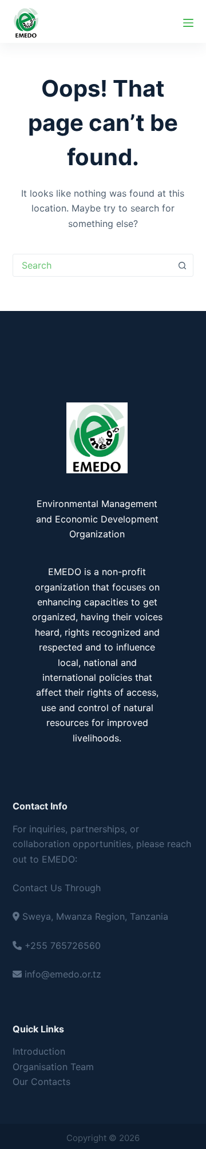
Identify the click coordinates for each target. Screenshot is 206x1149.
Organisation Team (53, 1066)
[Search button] (182, 265)
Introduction (39, 1051)
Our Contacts (41, 1081)
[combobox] (92, 265)
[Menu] (188, 23)
